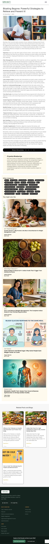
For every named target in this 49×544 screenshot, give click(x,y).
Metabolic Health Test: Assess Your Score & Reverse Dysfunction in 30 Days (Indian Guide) (21, 391)
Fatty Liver (23, 182)
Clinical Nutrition (22, 180)
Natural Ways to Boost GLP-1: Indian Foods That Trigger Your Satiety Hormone (23, 271)
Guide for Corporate (23, 184)
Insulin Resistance (33, 184)
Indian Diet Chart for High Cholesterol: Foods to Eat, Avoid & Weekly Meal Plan (35, 429)
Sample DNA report (5, 533)
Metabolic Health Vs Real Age (32, 187)
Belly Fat (7, 180)
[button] (25, 150)
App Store (6, 502)
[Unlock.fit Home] (6, 2)
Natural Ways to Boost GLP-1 (11, 189)
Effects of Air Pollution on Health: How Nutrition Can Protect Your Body (12, 429)
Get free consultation (19, 541)
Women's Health (33, 193)
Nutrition (21, 189)
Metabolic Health (20, 187)
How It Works (4, 528)
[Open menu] (46, 2)
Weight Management (9, 193)
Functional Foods (31, 182)
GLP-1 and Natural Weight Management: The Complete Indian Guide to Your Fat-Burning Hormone (23, 311)
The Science (3, 526)
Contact (26, 514)
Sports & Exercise (21, 191)
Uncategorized (30, 191)
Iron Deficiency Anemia (10, 187)
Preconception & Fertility (10, 191)
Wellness (18, 193)
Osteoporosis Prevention (30, 189)
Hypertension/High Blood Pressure (8, 518)
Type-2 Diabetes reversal (6, 509)
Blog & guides (4, 531)
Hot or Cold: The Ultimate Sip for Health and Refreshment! (12, 466)
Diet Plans (17, 182)
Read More (5, 443)
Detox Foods (30, 180)
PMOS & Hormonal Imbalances (7, 514)
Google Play (14, 502)
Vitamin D (37, 191)
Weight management (5, 516)
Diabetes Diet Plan (9, 182)
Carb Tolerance (13, 180)
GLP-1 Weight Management (11, 184)
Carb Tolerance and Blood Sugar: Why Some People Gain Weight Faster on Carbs (22, 351)
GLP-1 (38, 182)
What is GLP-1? (25, 193)
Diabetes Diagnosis (39, 180)
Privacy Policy (28, 509)
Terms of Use (28, 511)
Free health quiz (31, 541)
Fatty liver (3, 511)
